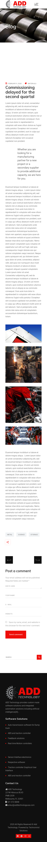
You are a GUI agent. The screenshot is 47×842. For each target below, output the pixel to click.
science (21, 534)
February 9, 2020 (14, 83)
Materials (32, 83)
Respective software (16, 762)
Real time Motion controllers (20, 743)
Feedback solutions (16, 738)
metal (9, 534)
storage (34, 534)
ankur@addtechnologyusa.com (21, 805)
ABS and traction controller (19, 733)
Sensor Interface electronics (19, 757)
